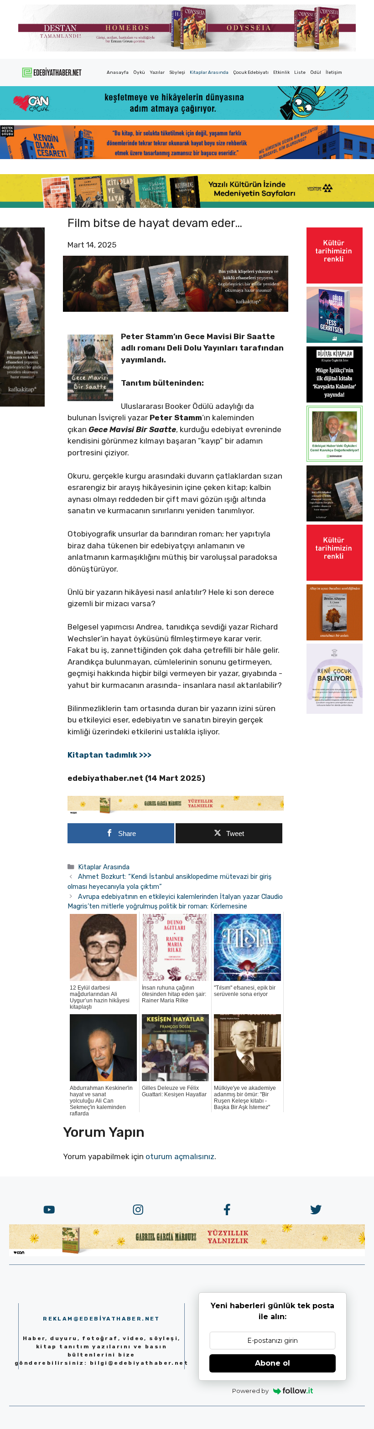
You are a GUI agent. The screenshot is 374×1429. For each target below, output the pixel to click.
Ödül (315, 72)
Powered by (250, 1390)
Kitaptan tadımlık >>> (109, 754)
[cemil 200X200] (334, 459)
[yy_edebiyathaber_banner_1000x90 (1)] (176, 812)
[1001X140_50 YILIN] (187, 49)
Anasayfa (118, 72)
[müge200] (334, 399)
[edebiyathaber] (187, 156)
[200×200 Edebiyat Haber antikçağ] (334, 518)
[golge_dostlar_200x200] (334, 340)
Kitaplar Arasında (209, 72)
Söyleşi (177, 72)
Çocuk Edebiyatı (251, 72)
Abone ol (272, 1363)
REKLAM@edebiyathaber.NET (101, 1319)
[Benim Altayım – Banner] (334, 637)
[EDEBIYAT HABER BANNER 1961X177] (187, 205)
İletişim (334, 72)
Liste (300, 72)
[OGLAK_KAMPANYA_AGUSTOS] (334, 280)
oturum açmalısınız (179, 1156)
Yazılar (157, 72)
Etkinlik (281, 72)
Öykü (139, 72)
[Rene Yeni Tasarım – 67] (334, 711)
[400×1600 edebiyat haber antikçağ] (22, 403)
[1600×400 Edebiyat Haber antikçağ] (175, 309)
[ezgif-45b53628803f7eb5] (187, 117)
